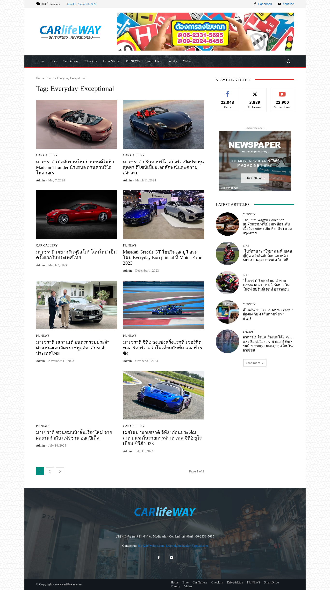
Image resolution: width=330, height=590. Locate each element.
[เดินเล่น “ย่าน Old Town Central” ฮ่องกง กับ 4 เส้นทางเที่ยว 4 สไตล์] (227, 312)
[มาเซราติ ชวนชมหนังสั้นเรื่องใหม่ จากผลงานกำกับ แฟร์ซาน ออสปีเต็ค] (76, 395)
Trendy (248, 331)
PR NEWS (129, 245)
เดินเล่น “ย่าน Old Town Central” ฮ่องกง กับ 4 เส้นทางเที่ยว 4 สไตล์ (268, 314)
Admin (40, 180)
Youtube (288, 3)
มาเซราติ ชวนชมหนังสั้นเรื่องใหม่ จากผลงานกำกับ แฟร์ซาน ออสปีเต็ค (74, 435)
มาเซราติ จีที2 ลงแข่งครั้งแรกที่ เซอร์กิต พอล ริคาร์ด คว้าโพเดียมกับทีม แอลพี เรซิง (162, 348)
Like (227, 91)
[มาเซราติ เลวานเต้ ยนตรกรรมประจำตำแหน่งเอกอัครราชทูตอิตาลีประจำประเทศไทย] (76, 305)
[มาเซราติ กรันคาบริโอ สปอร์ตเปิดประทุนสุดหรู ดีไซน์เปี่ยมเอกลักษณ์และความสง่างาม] (163, 124)
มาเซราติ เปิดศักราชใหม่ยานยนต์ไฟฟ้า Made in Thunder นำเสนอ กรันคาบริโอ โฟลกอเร (75, 167)
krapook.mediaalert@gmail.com (187, 545)
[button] (205, 31)
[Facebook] (255, 4)
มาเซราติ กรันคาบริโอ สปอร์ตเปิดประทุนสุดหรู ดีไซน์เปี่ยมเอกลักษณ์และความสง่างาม (163, 167)
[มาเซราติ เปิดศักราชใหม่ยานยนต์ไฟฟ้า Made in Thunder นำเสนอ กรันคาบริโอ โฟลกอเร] (76, 124)
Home (40, 78)
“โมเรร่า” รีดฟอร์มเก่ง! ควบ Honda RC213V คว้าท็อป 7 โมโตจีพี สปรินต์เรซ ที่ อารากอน (266, 285)
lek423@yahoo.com (151, 545)
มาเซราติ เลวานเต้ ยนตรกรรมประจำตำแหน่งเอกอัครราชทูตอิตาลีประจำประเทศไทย (73, 348)
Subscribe (282, 91)
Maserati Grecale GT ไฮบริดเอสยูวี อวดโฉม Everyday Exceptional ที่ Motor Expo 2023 (162, 257)
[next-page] (60, 471)
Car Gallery (46, 155)
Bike (246, 246)
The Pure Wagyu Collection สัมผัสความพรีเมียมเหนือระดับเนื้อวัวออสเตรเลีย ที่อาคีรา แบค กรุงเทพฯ (267, 226)
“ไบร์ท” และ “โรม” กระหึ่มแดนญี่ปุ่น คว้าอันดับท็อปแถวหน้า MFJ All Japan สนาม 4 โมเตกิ (267, 255)
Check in (249, 214)
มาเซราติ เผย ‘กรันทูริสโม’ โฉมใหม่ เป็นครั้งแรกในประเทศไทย (76, 254)
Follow (255, 91)
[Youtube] (279, 4)
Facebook (265, 3)
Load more (253, 363)
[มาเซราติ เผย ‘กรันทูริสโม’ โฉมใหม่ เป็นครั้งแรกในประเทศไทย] (76, 214)
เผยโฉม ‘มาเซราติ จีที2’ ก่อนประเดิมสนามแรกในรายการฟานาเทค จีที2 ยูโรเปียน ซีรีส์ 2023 (162, 438)
